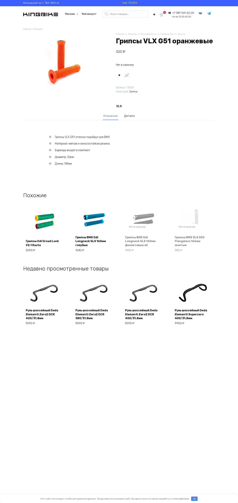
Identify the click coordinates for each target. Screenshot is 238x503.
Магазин (70, 14)
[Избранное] (154, 14)
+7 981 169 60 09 (183, 14)
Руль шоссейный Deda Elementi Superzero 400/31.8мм (191, 314)
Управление (167, 34)
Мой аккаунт (89, 14)
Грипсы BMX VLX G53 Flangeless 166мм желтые (189, 241)
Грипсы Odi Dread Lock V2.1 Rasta (42, 243)
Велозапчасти (148, 34)
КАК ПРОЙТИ (129, 3)
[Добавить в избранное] (119, 74)
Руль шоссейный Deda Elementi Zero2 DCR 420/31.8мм (42, 314)
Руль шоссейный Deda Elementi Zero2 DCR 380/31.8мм (91, 314)
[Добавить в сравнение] (126, 74)
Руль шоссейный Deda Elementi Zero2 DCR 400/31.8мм (141, 314)
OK (194, 498)
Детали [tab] (129, 116)
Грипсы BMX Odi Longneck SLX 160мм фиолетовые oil (140, 241)
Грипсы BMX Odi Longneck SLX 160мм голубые (90, 241)
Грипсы (181, 34)
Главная (27, 29)
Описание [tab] (110, 116)
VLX (119, 106)
